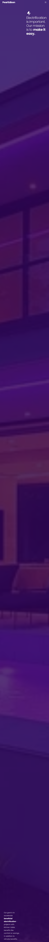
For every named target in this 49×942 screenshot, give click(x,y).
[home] (8, 2)
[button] (45, 2)
